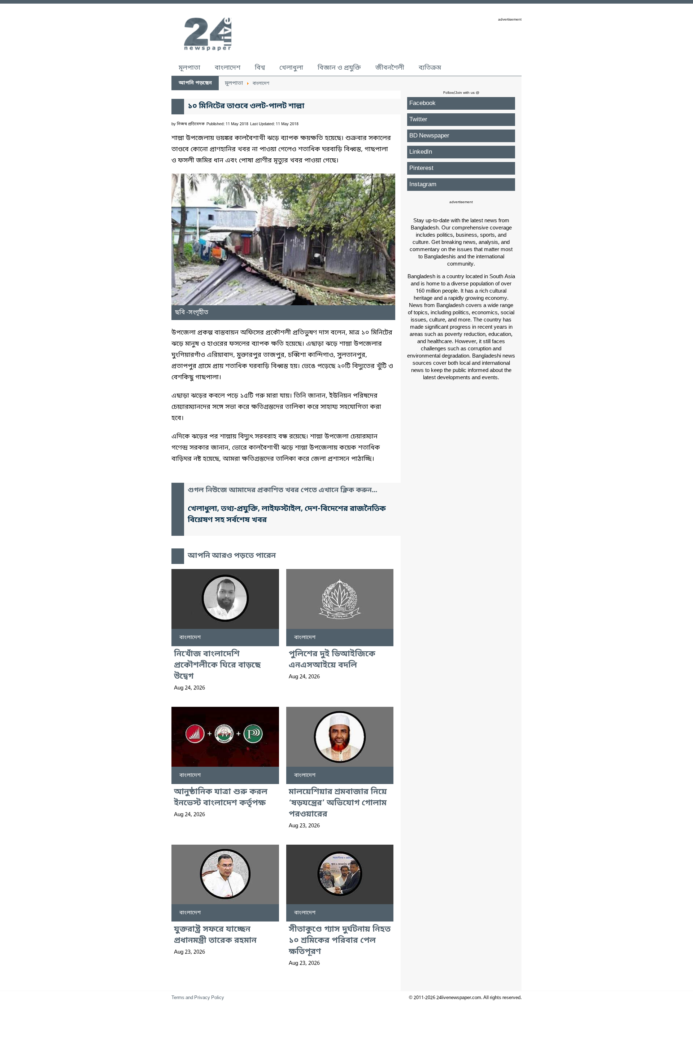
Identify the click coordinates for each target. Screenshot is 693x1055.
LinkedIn (420, 152)
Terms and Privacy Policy (197, 998)
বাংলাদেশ (227, 68)
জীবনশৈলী (389, 68)
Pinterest (421, 168)
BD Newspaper (429, 136)
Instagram (422, 184)
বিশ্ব (260, 68)
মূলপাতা (189, 68)
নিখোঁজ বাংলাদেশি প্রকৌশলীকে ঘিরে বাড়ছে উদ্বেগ (217, 665)
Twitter (418, 119)
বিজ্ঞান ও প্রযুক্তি (339, 68)
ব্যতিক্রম (430, 68)
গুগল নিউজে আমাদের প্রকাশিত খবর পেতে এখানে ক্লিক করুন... (282, 490)
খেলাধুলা (291, 68)
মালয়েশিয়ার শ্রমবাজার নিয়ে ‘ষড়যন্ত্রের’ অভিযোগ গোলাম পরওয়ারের (338, 803)
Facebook (422, 103)
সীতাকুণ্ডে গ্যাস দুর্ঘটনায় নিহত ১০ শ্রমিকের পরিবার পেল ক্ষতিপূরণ (340, 940)
